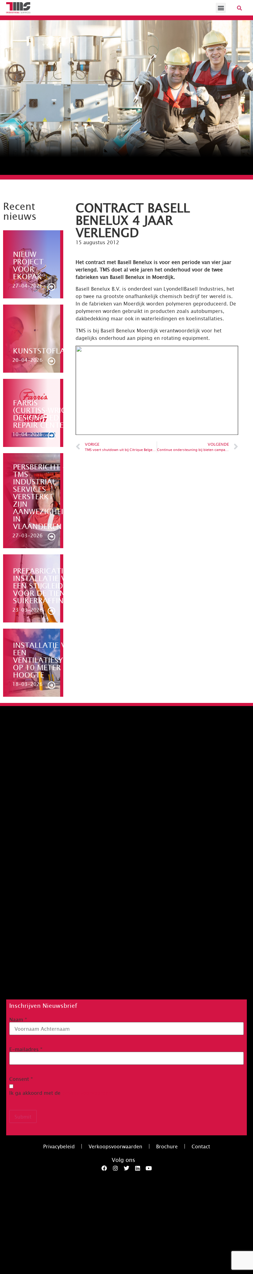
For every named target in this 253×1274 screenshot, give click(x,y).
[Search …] (239, 8)
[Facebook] (104, 1168)
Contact (201, 1146)
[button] (221, 8)
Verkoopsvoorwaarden (115, 1146)
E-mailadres (26, 1048)
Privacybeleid (59, 1146)
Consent (21, 1078)
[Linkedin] (137, 1168)
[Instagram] (115, 1168)
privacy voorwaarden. (87, 1093)
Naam (18, 1019)
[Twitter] (126, 1168)
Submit (23, 1116)
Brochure (167, 1146)
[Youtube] (148, 1168)
